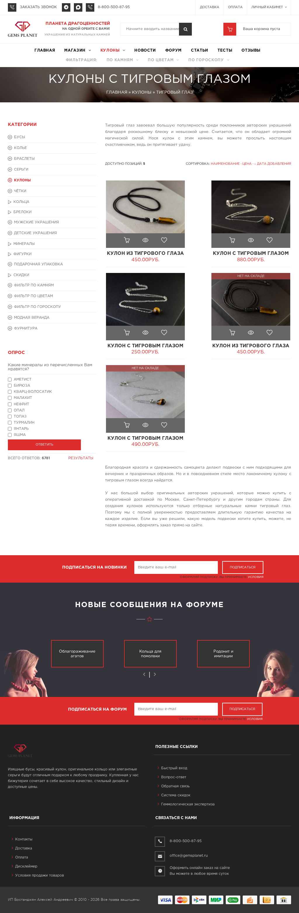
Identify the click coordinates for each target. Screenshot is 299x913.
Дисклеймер (26, 866)
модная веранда (31, 317)
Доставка (209, 7)
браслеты (24, 158)
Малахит (23, 397)
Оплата (235, 7)
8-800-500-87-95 (114, 7)
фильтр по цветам (33, 296)
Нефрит (21, 404)
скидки (21, 275)
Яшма (20, 435)
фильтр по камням (34, 285)
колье (20, 148)
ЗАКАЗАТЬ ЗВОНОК (38, 7)
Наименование (225, 163)
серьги (21, 169)
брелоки (22, 212)
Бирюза (22, 385)
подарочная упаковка (38, 264)
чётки (20, 191)
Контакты (23, 839)
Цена (247, 163)
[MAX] (78, 7)
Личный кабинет (267, 7)
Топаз (20, 416)
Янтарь (21, 428)
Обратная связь (175, 786)
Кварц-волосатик (33, 391)
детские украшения (35, 233)
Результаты (80, 458)
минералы (24, 244)
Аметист (23, 379)
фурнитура (25, 328)
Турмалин (24, 422)
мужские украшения (36, 222)
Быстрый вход (174, 768)
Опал (19, 410)
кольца (21, 202)
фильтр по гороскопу (37, 307)
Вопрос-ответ (173, 777)
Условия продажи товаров (39, 875)
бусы (19, 137)
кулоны (110, 50)
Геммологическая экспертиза (188, 804)
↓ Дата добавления (272, 163)
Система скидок (175, 795)
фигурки (22, 254)
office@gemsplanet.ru (189, 855)
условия (255, 577)
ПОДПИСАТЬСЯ (242, 567)
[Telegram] (66, 7)
